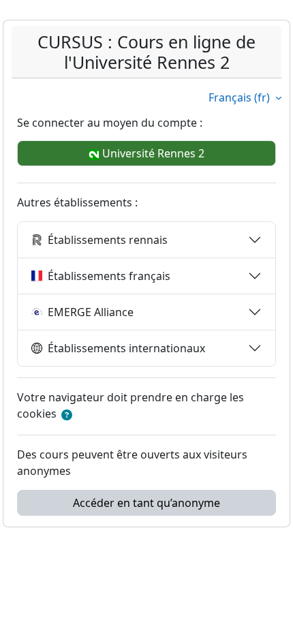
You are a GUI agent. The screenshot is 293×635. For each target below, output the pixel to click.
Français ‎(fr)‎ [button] (241, 97)
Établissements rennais (108, 239)
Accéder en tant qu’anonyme (146, 502)
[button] (66, 415)
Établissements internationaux (126, 348)
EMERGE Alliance (91, 312)
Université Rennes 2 (151, 153)
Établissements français (109, 275)
